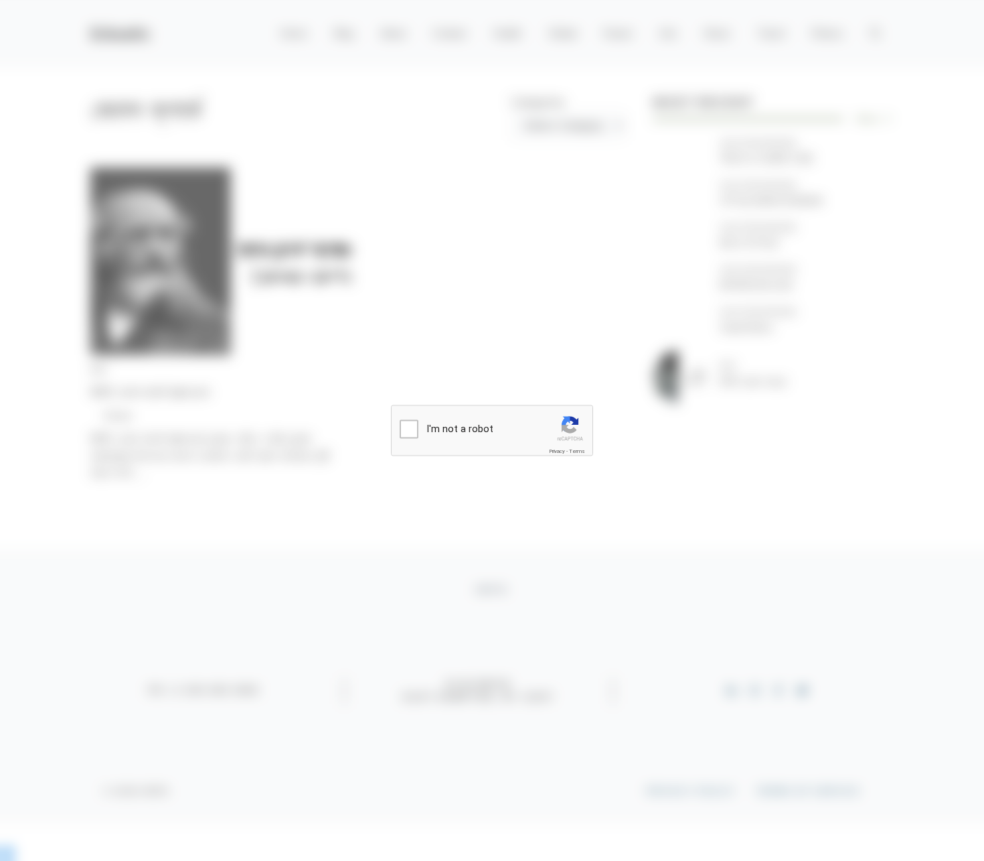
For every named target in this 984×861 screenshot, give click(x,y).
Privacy (557, 451)
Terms (577, 451)
